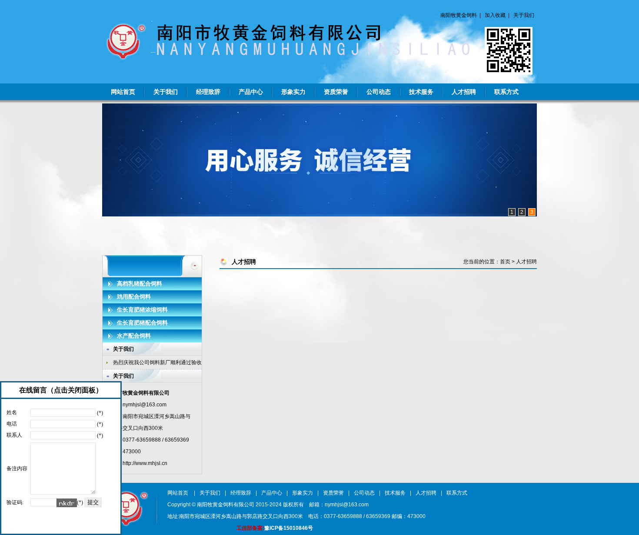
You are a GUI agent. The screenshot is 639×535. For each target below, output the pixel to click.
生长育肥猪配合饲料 (142, 322)
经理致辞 (208, 91)
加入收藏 (495, 15)
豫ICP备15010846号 (288, 528)
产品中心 (251, 91)
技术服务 (421, 91)
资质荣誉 (336, 91)
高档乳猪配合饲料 (139, 283)
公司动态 (378, 91)
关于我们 (523, 15)
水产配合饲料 (134, 335)
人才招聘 (464, 91)
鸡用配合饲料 (134, 296)
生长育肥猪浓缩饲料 (142, 309)
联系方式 (506, 91)
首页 (505, 262)
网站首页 (123, 91)
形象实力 (293, 91)
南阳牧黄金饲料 (458, 15)
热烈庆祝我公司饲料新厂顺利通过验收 (157, 362)
